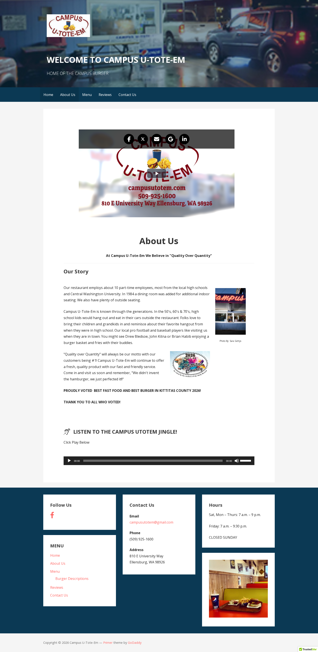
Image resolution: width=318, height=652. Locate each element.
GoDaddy (134, 643)
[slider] (246, 460)
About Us (67, 94)
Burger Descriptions (71, 578)
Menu (87, 94)
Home (48, 94)
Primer (107, 643)
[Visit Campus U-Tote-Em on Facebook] (52, 516)
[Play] (69, 461)
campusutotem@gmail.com (151, 522)
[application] (159, 460)
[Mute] (236, 461)
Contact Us (127, 94)
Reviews (105, 94)
